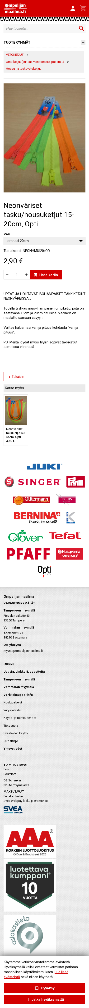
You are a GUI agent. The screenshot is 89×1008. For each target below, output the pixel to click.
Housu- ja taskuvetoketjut (23, 68)
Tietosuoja (11, 725)
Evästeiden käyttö (16, 733)
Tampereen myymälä (19, 679)
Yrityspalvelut (13, 710)
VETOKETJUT (14, 54)
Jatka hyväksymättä (44, 999)
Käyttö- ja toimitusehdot (20, 718)
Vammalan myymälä (19, 687)
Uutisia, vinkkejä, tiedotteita (24, 671)
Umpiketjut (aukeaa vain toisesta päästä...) (35, 62)
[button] (73, 8)
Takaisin (15, 376)
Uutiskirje (11, 741)
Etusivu (9, 664)
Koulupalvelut (13, 702)
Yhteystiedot (13, 748)
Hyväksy (44, 988)
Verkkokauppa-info (18, 695)
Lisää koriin (45, 275)
